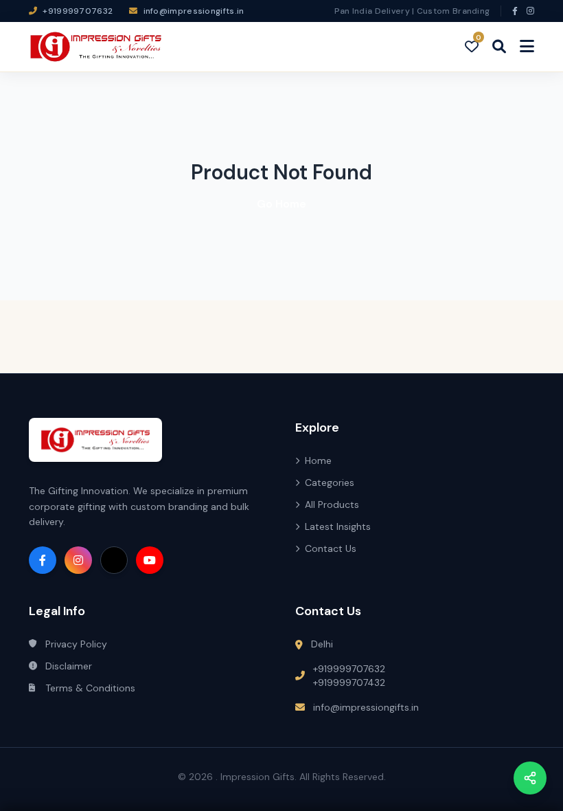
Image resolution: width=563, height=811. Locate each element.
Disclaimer (68, 666)
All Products (332, 504)
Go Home (281, 204)
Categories (329, 482)
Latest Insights (338, 526)
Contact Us (330, 548)
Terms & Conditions (90, 688)
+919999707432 (349, 682)
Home (318, 460)
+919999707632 (349, 669)
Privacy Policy (76, 644)
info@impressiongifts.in (366, 707)
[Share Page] (530, 778)
